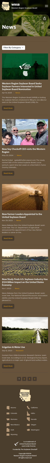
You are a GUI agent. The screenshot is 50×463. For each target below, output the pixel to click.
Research (19, 351)
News (17, 93)
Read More (8, 108)
